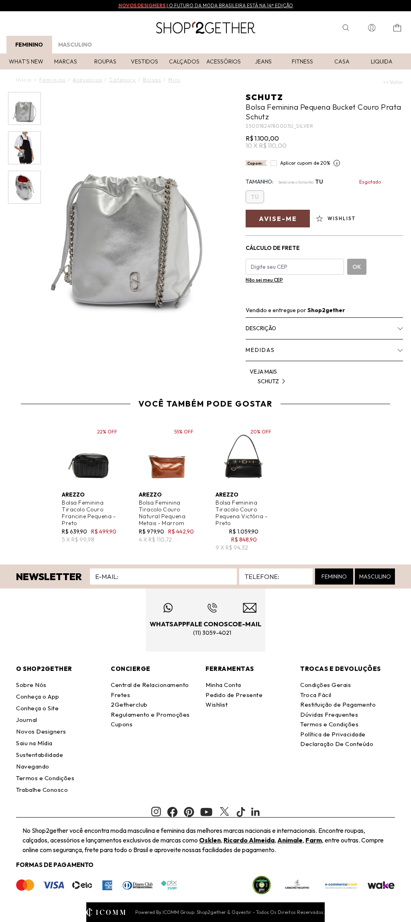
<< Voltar (393, 82)
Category (122, 80)
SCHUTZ (264, 97)
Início (24, 80)
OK (356, 266)
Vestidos (144, 61)
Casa (342, 61)
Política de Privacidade (333, 734)
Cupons (121, 724)
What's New (26, 61)
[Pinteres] (189, 812)
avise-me (278, 219)
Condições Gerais (325, 685)
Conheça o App (37, 696)
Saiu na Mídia (34, 743)
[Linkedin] (255, 812)
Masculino (75, 44)
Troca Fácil (316, 695)
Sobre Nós (31, 685)
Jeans (263, 61)
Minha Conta (223, 685)
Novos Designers (41, 731)
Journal (26, 720)
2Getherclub (129, 704)
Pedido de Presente (234, 695)
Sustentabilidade (39, 754)
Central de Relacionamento (150, 685)
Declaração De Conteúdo (336, 744)
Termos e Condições (45, 778)
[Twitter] (224, 812)
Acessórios (223, 61)
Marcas (65, 61)
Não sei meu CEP (264, 280)
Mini (174, 80)
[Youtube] (206, 812)
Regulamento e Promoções (150, 714)
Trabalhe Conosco (42, 789)
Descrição (261, 328)
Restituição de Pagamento (338, 704)
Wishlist (217, 704)
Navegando (32, 766)
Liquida (382, 61)
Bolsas (152, 80)
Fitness (302, 61)
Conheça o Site (37, 708)
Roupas (105, 61)
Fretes (120, 695)
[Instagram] (156, 812)
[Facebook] (172, 812)
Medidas (260, 350)
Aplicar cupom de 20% (305, 163)
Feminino (29, 44)
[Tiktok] (240, 812)
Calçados (184, 61)
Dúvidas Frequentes (329, 714)
